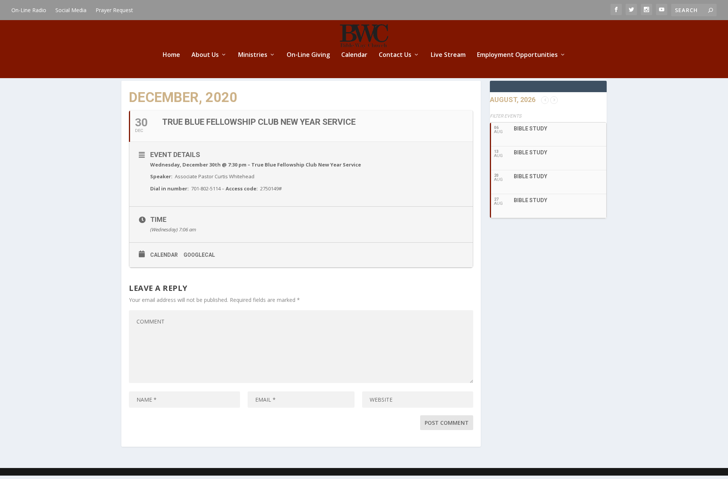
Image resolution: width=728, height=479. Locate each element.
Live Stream (448, 55)
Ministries (252, 55)
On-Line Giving (308, 55)
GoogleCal (199, 255)
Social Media (70, 10)
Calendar (354, 55)
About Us (205, 55)
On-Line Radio (28, 10)
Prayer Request (114, 10)
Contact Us (395, 55)
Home (171, 55)
